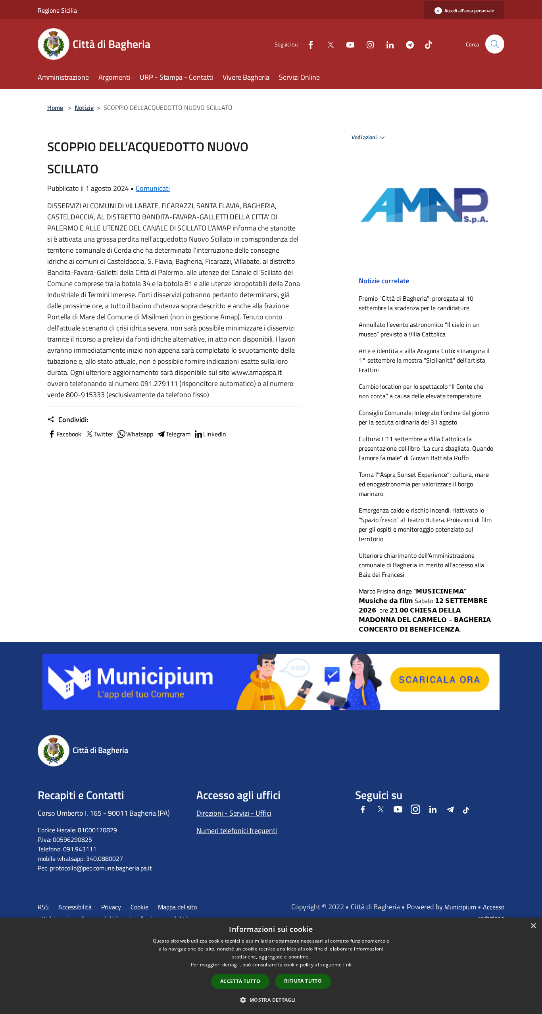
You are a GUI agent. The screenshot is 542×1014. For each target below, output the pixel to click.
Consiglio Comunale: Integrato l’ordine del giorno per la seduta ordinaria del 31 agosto (424, 417)
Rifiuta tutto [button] (303, 981)
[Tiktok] (425, 43)
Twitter (103, 434)
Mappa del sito (177, 907)
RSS (43, 907)
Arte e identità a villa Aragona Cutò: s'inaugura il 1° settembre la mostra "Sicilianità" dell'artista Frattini (424, 360)
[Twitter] (327, 43)
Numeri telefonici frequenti (236, 830)
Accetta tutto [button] (240, 981)
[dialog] (271, 966)
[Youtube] (347, 43)
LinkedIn (214, 434)
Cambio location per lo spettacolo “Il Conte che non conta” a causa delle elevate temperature (421, 391)
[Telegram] (407, 43)
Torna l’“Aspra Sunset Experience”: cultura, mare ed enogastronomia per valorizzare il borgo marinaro (424, 484)
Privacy (111, 907)
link (347, 964)
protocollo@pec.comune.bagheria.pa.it (101, 868)
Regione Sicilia (57, 10)
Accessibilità (75, 907)
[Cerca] (494, 44)
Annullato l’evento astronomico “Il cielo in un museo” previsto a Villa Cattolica (419, 329)
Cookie (139, 907)
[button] (271, 999)
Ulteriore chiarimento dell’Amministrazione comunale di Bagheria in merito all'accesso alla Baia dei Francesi (421, 565)
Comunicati (153, 188)
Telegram (178, 434)
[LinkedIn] (387, 43)
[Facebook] (307, 43)
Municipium (460, 907)
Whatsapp (139, 434)
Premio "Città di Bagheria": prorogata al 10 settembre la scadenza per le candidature (416, 303)
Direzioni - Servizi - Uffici (233, 813)
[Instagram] (367, 43)
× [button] (533, 926)
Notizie (84, 107)
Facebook (69, 434)
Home (55, 107)
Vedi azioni (365, 137)
